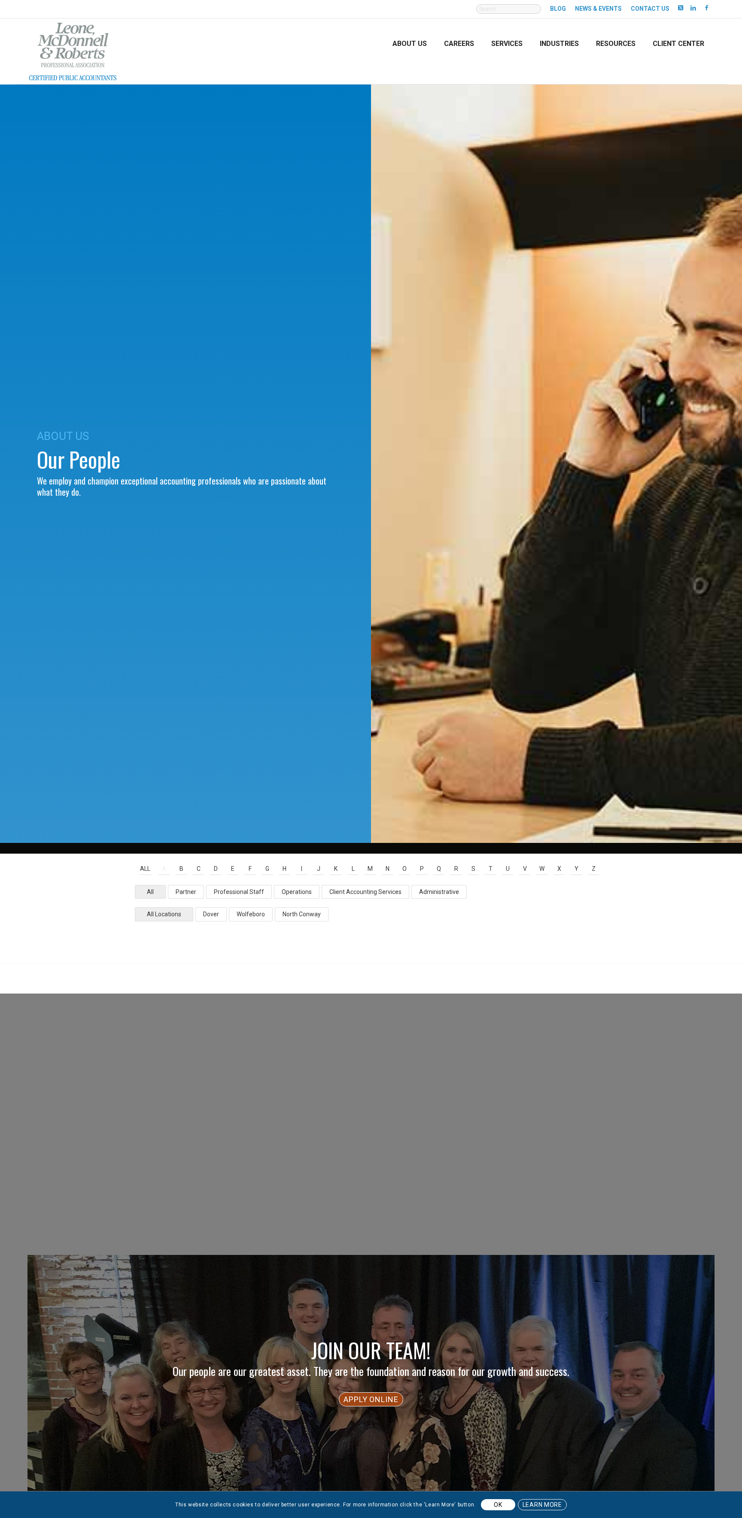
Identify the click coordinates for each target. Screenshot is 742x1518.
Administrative (439, 891)
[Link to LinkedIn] (693, 7)
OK (498, 1504)
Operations (297, 891)
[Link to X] (680, 7)
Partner (186, 891)
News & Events (598, 8)
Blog (558, 8)
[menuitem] (509, 13)
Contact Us (650, 8)
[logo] (72, 50)
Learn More (542, 1504)
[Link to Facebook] (706, 7)
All (145, 868)
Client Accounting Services (365, 891)
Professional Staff (239, 891)
